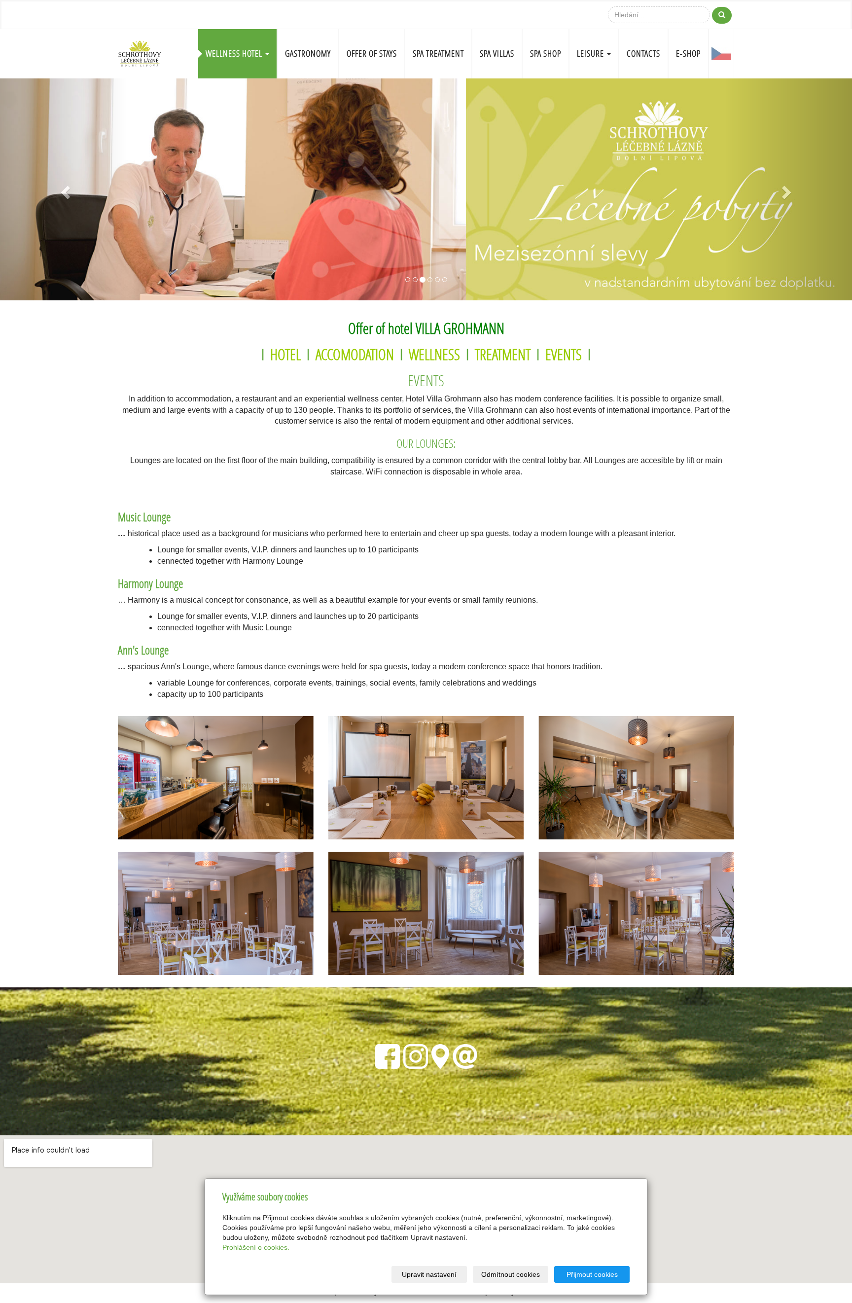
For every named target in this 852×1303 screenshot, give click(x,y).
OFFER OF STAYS (372, 53)
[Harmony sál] (426, 777)
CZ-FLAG (721, 53)
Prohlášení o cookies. (255, 1247)
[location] (440, 1055)
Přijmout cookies (592, 1274)
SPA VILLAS (497, 53)
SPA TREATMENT (438, 53)
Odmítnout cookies (510, 1274)
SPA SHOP (545, 53)
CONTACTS (643, 53)
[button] (64, 189)
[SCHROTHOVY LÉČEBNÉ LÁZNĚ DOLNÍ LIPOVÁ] (140, 52)
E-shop (688, 53)
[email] (465, 1055)
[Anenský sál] (216, 913)
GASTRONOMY (308, 53)
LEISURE (591, 53)
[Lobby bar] (216, 777)
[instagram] (415, 1055)
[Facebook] (387, 1055)
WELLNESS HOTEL (235, 53)
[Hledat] (722, 15)
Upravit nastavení (429, 1274)
